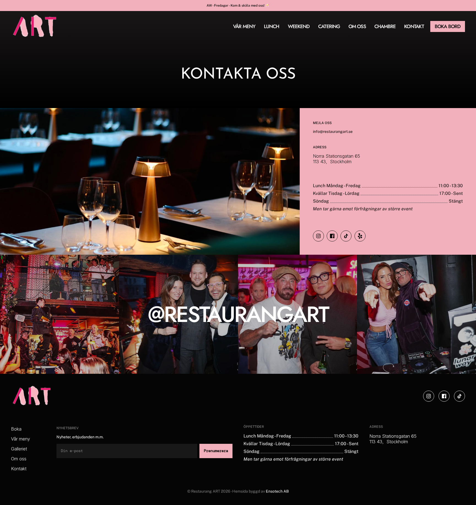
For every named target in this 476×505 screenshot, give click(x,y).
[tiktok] (345, 235)
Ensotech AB (277, 491)
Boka (16, 429)
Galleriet (19, 449)
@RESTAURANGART (238, 314)
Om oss (18, 458)
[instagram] (318, 235)
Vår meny (20, 439)
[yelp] (360, 235)
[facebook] (332, 235)
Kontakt (18, 468)
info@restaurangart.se (333, 131)
